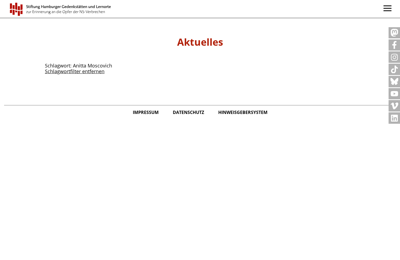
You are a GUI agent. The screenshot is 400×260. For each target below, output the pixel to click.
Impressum (146, 112)
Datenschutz (189, 112)
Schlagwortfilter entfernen (74, 71)
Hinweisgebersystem (242, 112)
